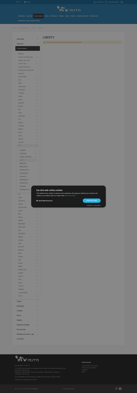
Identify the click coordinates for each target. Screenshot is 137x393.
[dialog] (68, 197)
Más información (70, 195)
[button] (44, 201)
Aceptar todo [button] (91, 201)
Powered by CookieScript (94, 205)
